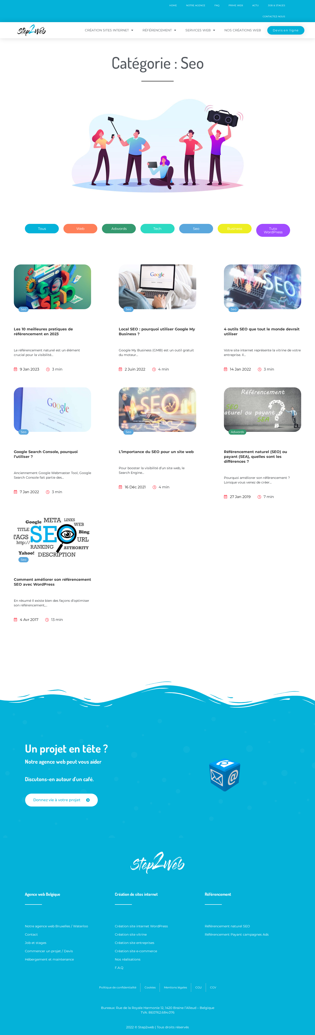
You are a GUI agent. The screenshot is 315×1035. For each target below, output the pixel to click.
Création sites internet (107, 30)
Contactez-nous (274, 16)
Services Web (198, 30)
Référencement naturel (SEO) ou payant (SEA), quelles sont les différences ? (255, 457)
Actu (255, 5)
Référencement (157, 30)
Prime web (236, 5)
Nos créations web (242, 30)
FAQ (216, 5)
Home (173, 5)
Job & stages (276, 5)
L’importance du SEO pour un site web (156, 452)
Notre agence (195, 5)
